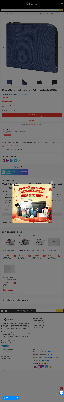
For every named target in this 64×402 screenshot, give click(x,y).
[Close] (52, 182)
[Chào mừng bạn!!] (32, 203)
